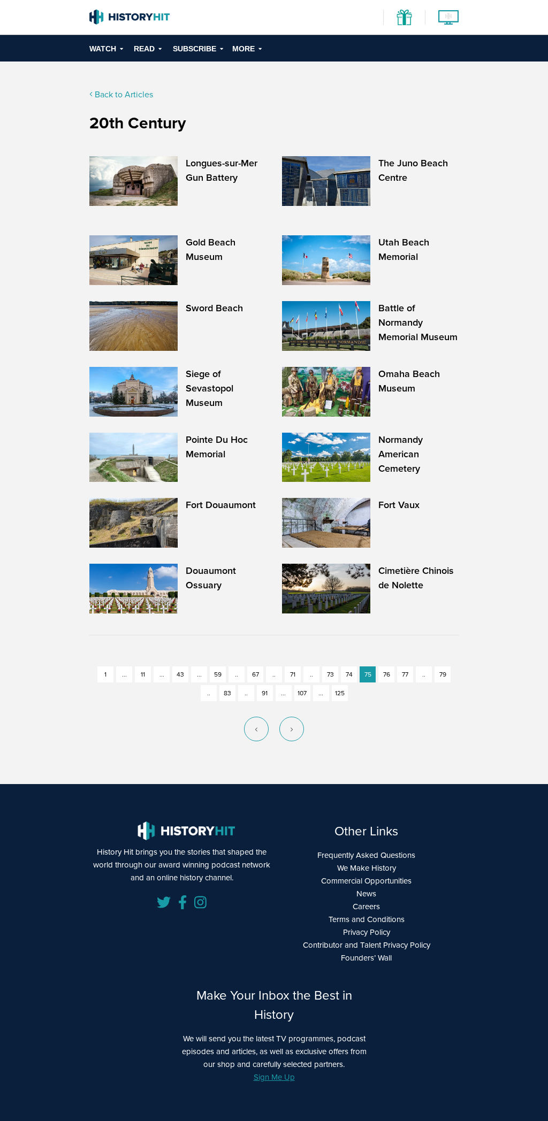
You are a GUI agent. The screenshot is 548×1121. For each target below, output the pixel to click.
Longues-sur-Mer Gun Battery (221, 170)
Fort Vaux (399, 505)
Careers (366, 906)
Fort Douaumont (221, 505)
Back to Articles (123, 94)
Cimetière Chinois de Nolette (416, 578)
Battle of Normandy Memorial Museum (418, 322)
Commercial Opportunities (366, 881)
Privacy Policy (366, 932)
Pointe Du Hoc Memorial (217, 447)
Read (144, 48)
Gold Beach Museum (210, 249)
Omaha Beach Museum (409, 381)
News (366, 894)
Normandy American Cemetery (400, 454)
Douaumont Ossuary (211, 578)
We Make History (366, 868)
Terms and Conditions (367, 919)
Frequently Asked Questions (366, 855)
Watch (102, 48)
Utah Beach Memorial (403, 249)
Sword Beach (214, 308)
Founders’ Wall (366, 958)
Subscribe (194, 48)
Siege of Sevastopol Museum (209, 388)
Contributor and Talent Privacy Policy (366, 945)
